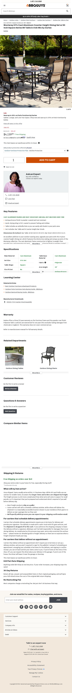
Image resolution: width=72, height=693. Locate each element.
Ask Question (10, 411)
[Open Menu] (5, 5)
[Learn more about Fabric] (45, 262)
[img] (36, 71)
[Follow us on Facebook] (21, 607)
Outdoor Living (13, 20)
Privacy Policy (36, 662)
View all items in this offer (13, 124)
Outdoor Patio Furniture (28, 20)
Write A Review (11, 389)
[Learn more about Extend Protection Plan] (68, 150)
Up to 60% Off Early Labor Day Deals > (36, 16)
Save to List (10, 167)
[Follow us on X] (26, 607)
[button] (36, 616)
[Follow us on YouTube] (31, 607)
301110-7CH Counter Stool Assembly (19, 302)
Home (5, 20)
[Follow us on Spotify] (50, 607)
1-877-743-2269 (36, 1)
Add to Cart (47, 160)
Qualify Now (31, 137)
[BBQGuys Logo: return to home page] (36, 5)
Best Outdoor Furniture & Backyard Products (20, 286)
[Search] (67, 11)
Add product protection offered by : (18, 148)
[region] (36, 73)
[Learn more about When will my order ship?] (39, 143)
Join (58, 600)
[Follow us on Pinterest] (41, 607)
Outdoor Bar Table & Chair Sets (62, 20)
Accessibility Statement (36, 665)
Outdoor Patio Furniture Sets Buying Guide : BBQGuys (24, 289)
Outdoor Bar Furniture (44, 20)
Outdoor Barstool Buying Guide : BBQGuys (19, 292)
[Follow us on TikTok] (45, 607)
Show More (36, 243)
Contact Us (36, 677)
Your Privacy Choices (35, 669)
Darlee (6, 31)
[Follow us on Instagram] (36, 607)
